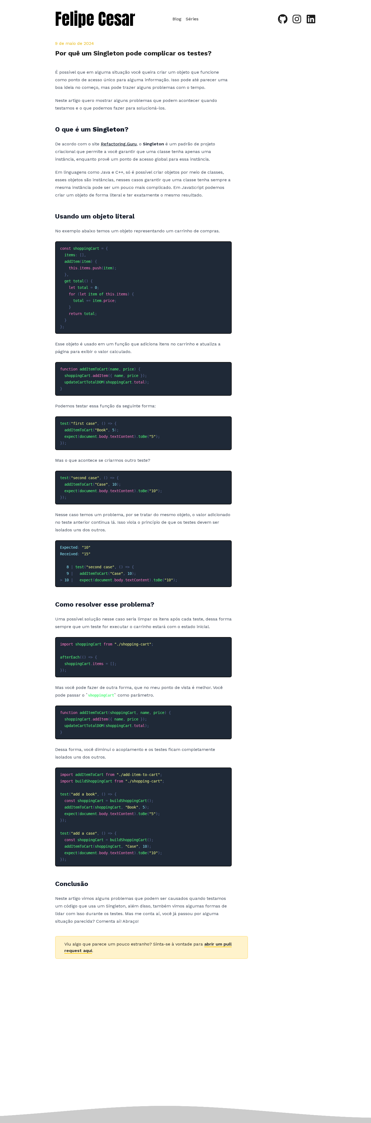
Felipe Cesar (95, 19)
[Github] (283, 19)
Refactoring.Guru (119, 143)
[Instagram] (297, 19)
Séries (192, 18)
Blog (176, 18)
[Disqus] (151, 1038)
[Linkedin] (311, 19)
